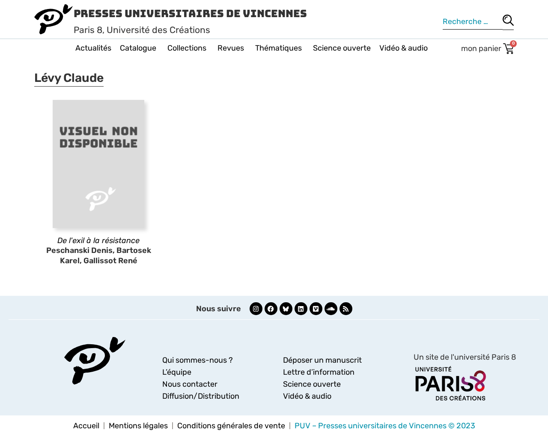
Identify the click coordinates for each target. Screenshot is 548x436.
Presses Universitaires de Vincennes (190, 13)
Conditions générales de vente (231, 425)
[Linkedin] (301, 308)
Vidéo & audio (403, 48)
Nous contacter (189, 384)
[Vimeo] (316, 308)
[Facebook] (271, 308)
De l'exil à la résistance (98, 240)
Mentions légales (138, 425)
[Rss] (346, 308)
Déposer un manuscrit (322, 360)
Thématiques (278, 48)
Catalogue (138, 48)
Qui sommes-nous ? (197, 360)
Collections (186, 48)
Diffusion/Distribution (200, 396)
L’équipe (176, 372)
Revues (230, 48)
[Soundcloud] (331, 308)
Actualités (93, 48)
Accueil (86, 425)
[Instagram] (256, 308)
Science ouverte (342, 48)
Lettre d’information (318, 372)
